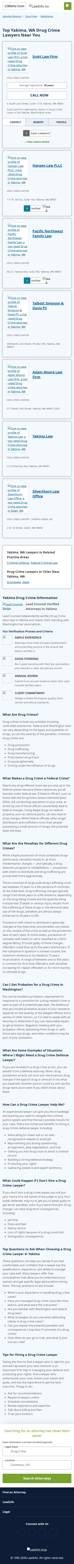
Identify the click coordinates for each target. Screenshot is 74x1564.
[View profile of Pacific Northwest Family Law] (17, 240)
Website (38, 122)
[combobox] (37, 1451)
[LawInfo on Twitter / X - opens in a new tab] (32, 1532)
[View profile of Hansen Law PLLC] (17, 170)
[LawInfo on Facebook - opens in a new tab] (21, 1532)
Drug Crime (31, 16)
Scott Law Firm (45, 56)
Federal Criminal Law (44, 563)
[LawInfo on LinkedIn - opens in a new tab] (53, 1532)
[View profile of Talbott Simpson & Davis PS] (17, 312)
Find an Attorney (14, 1492)
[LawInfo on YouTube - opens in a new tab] (42, 1532)
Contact (15, 122)
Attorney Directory (12, 16)
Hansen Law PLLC (47, 165)
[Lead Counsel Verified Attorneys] (13, 606)
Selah (25, 582)
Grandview (14, 582)
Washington (47, 16)
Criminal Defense (18, 563)
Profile (61, 122)
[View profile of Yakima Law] (17, 438)
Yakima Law (43, 436)
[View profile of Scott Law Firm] (17, 59)
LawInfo (8, 1502)
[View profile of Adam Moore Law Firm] (17, 379)
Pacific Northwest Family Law (48, 233)
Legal (6, 1512)
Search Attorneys (37, 1478)
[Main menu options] (14, 6)
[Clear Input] (67, 1451)
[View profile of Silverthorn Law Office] (17, 498)
